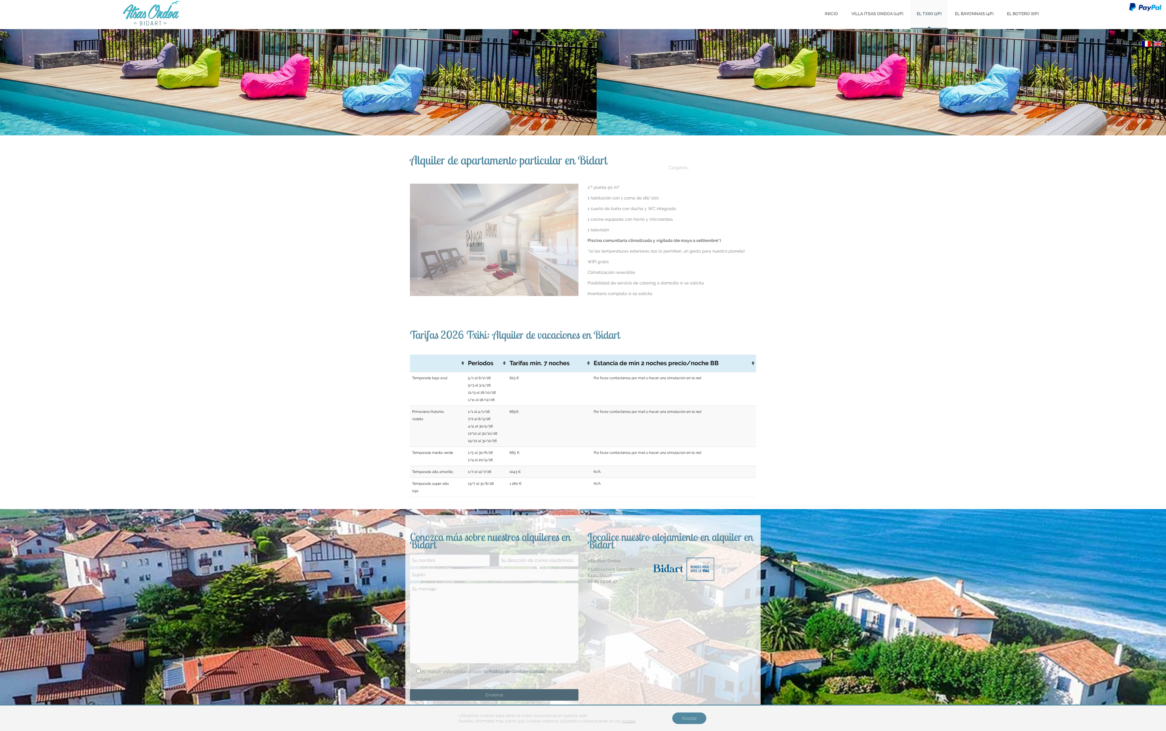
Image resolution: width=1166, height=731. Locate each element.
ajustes (628, 721)
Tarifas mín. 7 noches (540, 363)
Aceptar (689, 718)
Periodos (480, 363)
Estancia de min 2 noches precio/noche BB (656, 363)
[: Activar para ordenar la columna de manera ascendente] (438, 363)
